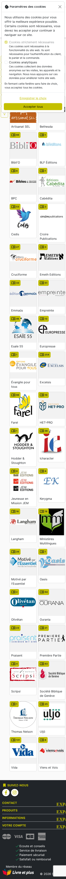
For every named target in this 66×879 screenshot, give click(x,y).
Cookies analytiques (23, 62)
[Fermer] (60, 7)
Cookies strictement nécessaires (31, 42)
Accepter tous (33, 106)
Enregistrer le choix (33, 98)
